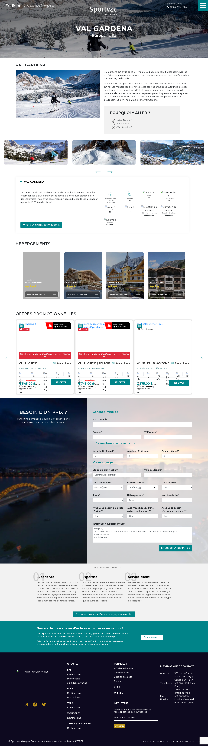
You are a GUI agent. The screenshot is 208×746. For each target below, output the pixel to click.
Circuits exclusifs (123, 677)
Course (118, 681)
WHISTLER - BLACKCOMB (153, 363)
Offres (118, 693)
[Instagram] (7, 6)
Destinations (74, 674)
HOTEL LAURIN (156, 283)
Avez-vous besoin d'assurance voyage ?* (174, 510)
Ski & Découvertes (77, 683)
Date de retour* (136, 482)
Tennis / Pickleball (79, 723)
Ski (69, 670)
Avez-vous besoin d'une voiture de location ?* (140, 510)
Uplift (118, 686)
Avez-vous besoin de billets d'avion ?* (108, 510)
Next (110, 170)
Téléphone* (150, 432)
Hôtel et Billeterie (123, 668)
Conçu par (195, 741)
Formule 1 (120, 664)
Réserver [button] (61, 382)
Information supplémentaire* (109, 524)
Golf (70, 688)
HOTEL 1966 (72, 283)
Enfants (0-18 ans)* (103, 451)
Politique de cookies (179, 741)
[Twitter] (19, 6)
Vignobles (74, 713)
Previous (98, 170)
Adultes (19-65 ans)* (138, 451)
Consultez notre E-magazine (39, 6)
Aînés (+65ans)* (170, 451)
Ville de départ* (153, 470)
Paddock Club (121, 672)
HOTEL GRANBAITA (33, 283)
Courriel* (97, 432)
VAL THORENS (28, 363)
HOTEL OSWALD (115, 283)
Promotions (73, 678)
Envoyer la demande (175, 548)
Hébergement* (135, 495)
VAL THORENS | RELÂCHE (94, 363)
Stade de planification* (105, 470)
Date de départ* (102, 482)
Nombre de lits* (170, 495)
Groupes (72, 664)
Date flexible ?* (170, 482)
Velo (70, 703)
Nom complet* (101, 419)
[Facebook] (13, 6)
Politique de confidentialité (155, 741)
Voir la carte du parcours (42, 225)
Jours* (96, 495)
